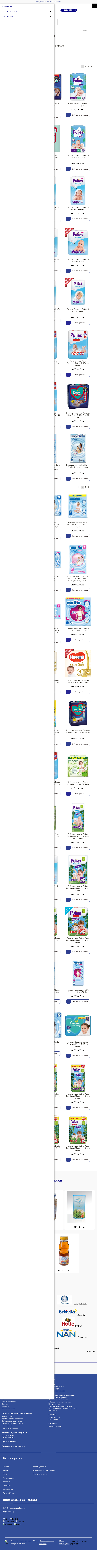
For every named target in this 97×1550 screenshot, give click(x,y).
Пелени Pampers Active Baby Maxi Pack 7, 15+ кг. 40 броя (78, 1044)
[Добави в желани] (60, 74)
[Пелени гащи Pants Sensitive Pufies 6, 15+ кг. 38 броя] (78, 344)
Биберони (5, 1406)
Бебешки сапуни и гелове (12, 1421)
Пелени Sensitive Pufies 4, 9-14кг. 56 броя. (78, 208)
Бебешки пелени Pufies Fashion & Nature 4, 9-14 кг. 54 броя (78, 836)
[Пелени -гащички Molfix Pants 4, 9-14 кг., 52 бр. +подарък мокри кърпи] (78, 559)
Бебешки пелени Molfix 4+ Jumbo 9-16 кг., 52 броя (78, 466)
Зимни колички (54, 1419)
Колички (52, 1415)
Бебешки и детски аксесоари (61, 1395)
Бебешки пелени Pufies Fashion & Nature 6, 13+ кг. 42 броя (78, 888)
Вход (5, 1474)
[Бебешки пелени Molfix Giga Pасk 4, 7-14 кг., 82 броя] (78, 505)
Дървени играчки (8, 1437)
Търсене (6, 1482)
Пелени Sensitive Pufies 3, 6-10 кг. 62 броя (78, 156)
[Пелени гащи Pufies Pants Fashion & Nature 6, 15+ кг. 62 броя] (78, 1077)
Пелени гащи (53, 1389)
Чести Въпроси (40, 1474)
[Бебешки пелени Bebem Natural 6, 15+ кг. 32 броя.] (78, 765)
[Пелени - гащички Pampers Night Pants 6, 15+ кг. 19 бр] (78, 713)
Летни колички (54, 1417)
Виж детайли (80, 323)
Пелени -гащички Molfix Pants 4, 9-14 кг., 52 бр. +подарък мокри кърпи (78, 578)
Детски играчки (8, 1435)
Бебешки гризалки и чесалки (59, 1402)
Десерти (51, 1380)
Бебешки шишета (8, 1409)
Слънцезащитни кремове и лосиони (62, 1408)
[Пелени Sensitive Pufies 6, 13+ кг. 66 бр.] (78, 292)
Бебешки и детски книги (13, 1446)
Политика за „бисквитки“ (44, 1470)
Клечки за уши (54, 1404)
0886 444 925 (70, 10)
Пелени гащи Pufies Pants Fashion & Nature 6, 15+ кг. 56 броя (78, 1148)
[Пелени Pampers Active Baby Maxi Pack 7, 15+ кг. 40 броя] (78, 1025)
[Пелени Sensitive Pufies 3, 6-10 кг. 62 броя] (78, 138)
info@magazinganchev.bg (14, 1508)
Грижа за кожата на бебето (12, 1423)
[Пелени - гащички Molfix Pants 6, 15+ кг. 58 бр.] (78, 973)
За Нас (6, 1470)
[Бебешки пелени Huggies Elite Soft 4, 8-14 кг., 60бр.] (78, 663)
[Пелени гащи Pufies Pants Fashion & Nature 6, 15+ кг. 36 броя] (78, 921)
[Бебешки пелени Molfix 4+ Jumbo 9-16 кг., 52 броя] (78, 448)
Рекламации (8, 1489)
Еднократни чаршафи (56, 1391)
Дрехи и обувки (9, 1441)
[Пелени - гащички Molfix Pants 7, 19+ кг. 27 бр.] (78, 611)
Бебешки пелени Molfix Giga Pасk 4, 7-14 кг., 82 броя (77, 524)
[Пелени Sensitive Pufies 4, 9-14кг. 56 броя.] (78, 190)
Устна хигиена (7, 1426)
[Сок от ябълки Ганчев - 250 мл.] (64, 1251)
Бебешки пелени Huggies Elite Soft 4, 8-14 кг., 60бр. (77, 681)
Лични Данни (9, 1493)
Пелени (51, 1384)
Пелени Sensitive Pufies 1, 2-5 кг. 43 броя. (78, 104)
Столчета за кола (55, 1426)
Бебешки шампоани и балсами (60, 1406)
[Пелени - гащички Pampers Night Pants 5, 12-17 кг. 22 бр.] (78, 396)
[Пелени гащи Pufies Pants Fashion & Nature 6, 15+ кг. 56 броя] (78, 1129)
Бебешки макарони (9, 1401)
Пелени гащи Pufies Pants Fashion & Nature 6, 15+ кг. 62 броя (78, 1096)
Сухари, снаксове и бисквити (13, 1399)
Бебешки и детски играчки (14, 1432)
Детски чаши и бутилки (57, 1398)
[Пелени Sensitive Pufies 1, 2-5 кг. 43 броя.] (78, 86)
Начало (6, 1467)
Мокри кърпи (7, 1416)
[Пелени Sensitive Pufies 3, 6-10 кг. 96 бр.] (78, 242)
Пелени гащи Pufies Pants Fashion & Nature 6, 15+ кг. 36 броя (78, 940)
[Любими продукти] (90, 21)
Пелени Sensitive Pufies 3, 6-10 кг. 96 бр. (78, 260)
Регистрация (8, 1478)
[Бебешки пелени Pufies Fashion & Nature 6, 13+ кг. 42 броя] (78, 869)
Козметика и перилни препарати (17, 1413)
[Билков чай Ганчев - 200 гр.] (79, 1207)
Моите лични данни (64, 1542)
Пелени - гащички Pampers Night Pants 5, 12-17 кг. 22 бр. (78, 415)
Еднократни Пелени (56, 1387)
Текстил (5, 1404)
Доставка (7, 1486)
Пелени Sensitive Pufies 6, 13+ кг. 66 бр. (78, 310)
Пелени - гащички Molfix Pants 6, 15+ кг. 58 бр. (78, 991)
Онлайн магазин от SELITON (78, 1542)
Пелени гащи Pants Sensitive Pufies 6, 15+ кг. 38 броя (78, 363)
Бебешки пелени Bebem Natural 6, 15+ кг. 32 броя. (78, 783)
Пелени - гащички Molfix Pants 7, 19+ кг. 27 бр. (78, 629)
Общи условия (39, 1467)
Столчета (52, 1424)
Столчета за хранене (10, 1428)
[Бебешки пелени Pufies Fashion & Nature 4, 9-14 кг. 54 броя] (78, 817)
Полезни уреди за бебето (58, 1400)
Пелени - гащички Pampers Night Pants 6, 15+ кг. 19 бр (78, 731)
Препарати (52, 1410)
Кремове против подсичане (12, 1419)
